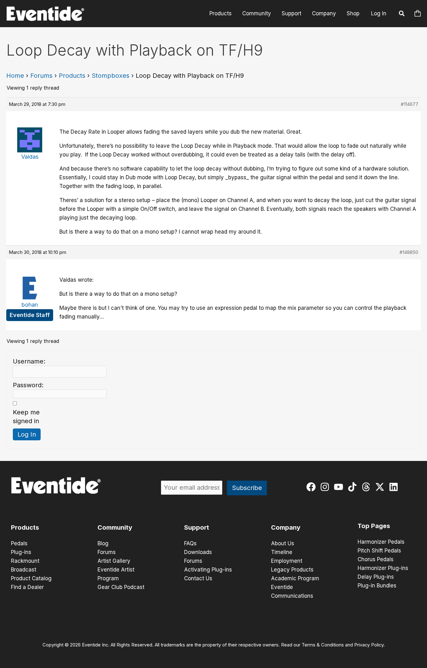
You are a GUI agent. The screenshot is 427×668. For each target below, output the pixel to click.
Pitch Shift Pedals (379, 550)
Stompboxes (110, 75)
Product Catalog (31, 578)
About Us (282, 543)
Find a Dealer (27, 587)
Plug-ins (21, 552)
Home (15, 75)
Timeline (281, 552)
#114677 (409, 104)
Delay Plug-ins (376, 577)
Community (256, 13)
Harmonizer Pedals (381, 542)
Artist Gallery (114, 561)
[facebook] (312, 487)
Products (220, 13)
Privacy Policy (369, 645)
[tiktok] (354, 487)
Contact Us (198, 578)
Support (291, 13)
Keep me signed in (26, 416)
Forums (41, 75)
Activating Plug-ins (208, 570)
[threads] (367, 487)
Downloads (198, 552)
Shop (353, 13)
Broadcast (23, 570)
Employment (286, 561)
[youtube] (340, 487)
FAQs (190, 543)
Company (324, 13)
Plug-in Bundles (377, 585)
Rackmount (25, 561)
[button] (402, 14)
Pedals (19, 543)
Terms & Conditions (323, 645)
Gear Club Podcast (121, 587)
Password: (28, 385)
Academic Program (295, 578)
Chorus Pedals (376, 559)
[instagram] (326, 487)
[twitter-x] (381, 487)
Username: (29, 361)
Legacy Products (292, 570)
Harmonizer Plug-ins (383, 568)
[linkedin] (395, 487)
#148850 (408, 252)
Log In (378, 13)
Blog (103, 543)
